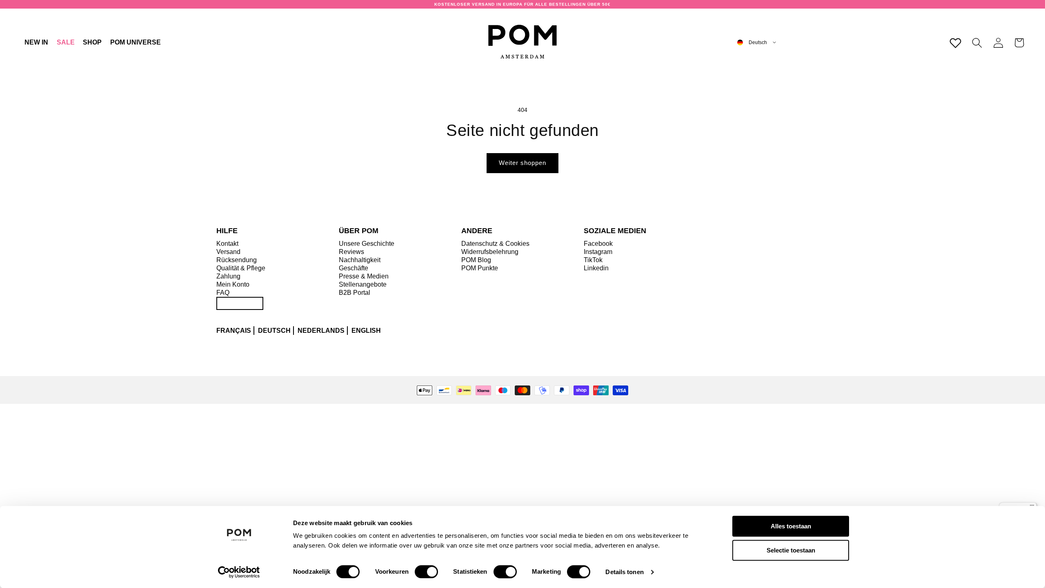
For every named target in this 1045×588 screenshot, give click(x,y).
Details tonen (624, 571)
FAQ (222, 292)
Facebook (598, 243)
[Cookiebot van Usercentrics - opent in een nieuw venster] (239, 572)
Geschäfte (353, 268)
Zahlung (228, 276)
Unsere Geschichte (366, 243)
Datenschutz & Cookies (495, 243)
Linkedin (596, 268)
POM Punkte (479, 268)
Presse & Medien (364, 276)
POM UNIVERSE (135, 42)
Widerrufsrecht (240, 303)
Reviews (351, 251)
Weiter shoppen (522, 162)
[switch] (426, 571)
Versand (228, 251)
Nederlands (321, 330)
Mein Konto (232, 284)
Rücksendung (236, 259)
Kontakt (227, 243)
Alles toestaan (791, 526)
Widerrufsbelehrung (489, 251)
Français (233, 330)
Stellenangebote (363, 284)
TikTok (593, 259)
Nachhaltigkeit (359, 259)
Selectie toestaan (791, 550)
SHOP (92, 42)
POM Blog (476, 259)
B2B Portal (354, 292)
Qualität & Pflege (240, 268)
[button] (92, 42)
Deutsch (274, 330)
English (366, 330)
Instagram (598, 251)
